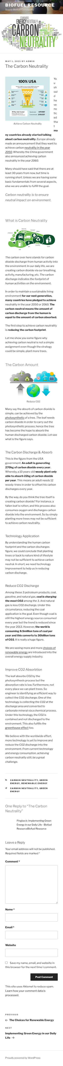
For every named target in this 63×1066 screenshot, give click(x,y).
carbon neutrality (24, 788)
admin (30, 61)
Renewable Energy (34, 783)
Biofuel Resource (30, 5)
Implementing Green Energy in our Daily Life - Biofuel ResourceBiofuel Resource (34, 824)
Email (9, 927)
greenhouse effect (17, 727)
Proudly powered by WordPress (22, 1057)
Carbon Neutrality (24, 780)
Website (10, 945)
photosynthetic (14, 417)
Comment (12, 861)
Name (10, 909)
